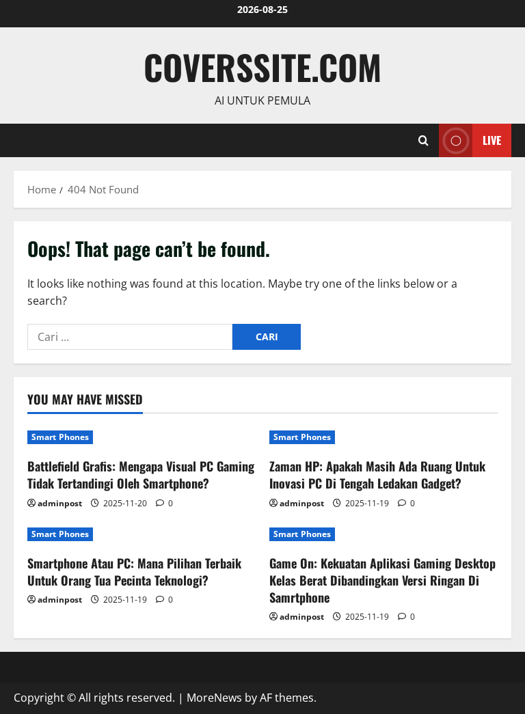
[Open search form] (423, 140)
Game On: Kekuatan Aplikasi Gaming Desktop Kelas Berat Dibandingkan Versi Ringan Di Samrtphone (382, 580)
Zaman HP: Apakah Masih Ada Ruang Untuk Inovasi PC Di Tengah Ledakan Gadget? (377, 474)
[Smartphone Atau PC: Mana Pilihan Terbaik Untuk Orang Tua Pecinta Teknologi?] (141, 534)
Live (492, 139)
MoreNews (214, 697)
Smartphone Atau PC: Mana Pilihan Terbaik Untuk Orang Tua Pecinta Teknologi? (134, 571)
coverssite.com (262, 66)
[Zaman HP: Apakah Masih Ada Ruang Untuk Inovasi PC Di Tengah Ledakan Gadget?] (383, 437)
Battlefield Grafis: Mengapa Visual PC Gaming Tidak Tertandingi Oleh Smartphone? (140, 474)
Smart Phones (60, 437)
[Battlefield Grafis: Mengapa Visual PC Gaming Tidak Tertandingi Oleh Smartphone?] (141, 437)
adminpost (60, 503)
